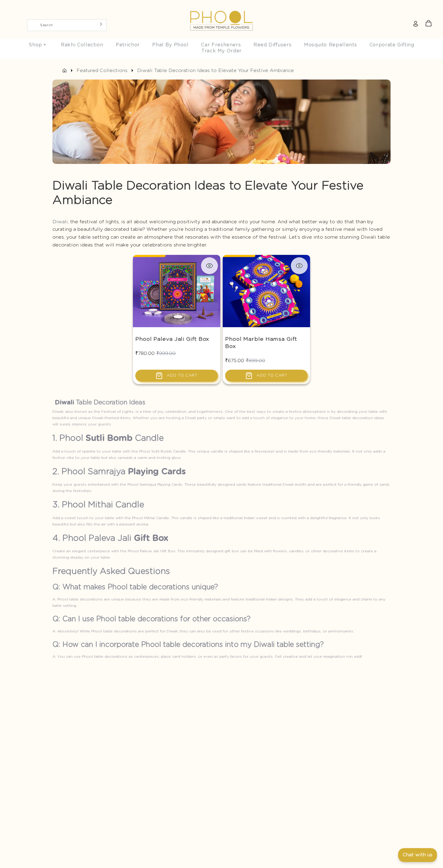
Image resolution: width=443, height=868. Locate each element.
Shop (37, 44)
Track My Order (221, 51)
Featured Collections (102, 70)
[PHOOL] (221, 6)
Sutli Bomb (109, 438)
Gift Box (151, 538)
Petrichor (128, 44)
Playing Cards (157, 472)
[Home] (64, 70)
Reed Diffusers (272, 44)
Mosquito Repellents (330, 44)
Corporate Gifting (391, 44)
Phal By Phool (170, 44)
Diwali (60, 221)
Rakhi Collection (82, 44)
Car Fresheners (221, 44)
